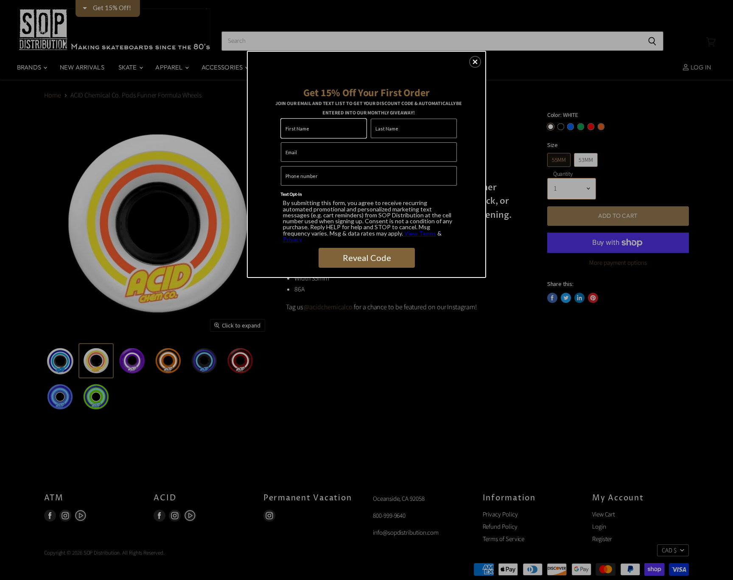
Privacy (292, 239)
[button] (475, 62)
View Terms (420, 233)
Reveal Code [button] (367, 258)
